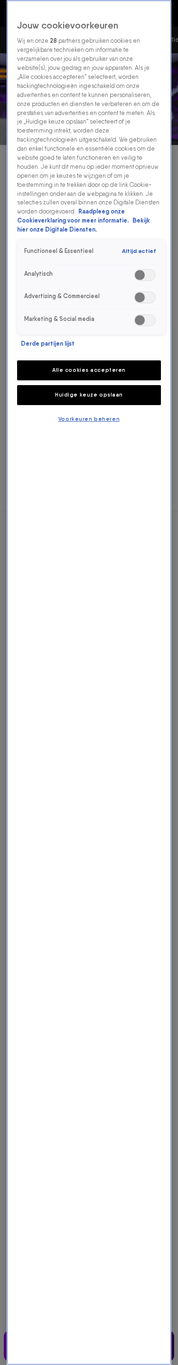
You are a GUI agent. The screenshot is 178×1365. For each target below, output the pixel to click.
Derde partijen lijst (48, 343)
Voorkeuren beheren (89, 419)
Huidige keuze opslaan (89, 394)
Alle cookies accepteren (89, 370)
